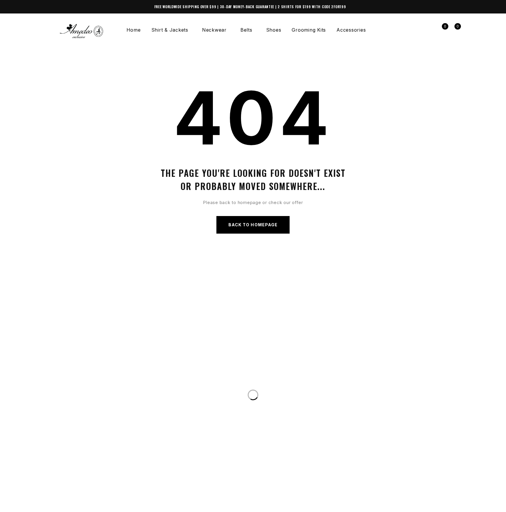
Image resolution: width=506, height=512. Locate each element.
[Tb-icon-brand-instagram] (62, 504)
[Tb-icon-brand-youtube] (74, 504)
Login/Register (428, 30)
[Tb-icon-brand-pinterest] (86, 504)
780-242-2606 (71, 388)
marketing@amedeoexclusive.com (100, 400)
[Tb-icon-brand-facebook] (50, 504)
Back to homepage (253, 224)
